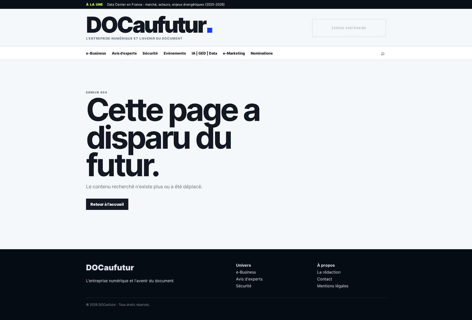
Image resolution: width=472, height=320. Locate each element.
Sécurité (150, 53)
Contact (324, 278)
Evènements (175, 53)
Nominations (262, 53)
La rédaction (328, 272)
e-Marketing (234, 53)
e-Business (96, 53)
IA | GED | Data (204, 53)
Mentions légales (332, 285)
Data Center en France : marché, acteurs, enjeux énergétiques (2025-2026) (166, 4)
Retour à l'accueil (107, 204)
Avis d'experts (124, 53)
